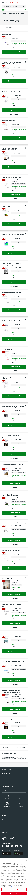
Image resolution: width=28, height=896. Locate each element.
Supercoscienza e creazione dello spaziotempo (11, 436)
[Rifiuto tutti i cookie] (26, 860)
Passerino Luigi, (14, 67)
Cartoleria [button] (5, 828)
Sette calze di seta (7, 578)
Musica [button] (4, 815)
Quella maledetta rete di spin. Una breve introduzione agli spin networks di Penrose (13, 407)
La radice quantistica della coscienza (12, 720)
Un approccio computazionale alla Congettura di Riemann (11, 62)
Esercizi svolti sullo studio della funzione (13, 120)
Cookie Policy (14, 886)
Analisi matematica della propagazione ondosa (13, 662)
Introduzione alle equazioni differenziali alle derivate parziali (13, 205)
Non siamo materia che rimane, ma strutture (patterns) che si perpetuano (12, 264)
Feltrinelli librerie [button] (7, 769)
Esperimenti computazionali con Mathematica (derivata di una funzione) (13, 691)
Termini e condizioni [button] (7, 786)
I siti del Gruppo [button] (6, 790)
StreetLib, (13, 38)
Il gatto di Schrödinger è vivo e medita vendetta (12, 465)
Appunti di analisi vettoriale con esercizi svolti (13, 235)
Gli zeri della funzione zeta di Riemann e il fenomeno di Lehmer (12, 92)
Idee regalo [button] (5, 832)
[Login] (6, 2)
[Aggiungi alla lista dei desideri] (25, 34)
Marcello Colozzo (17, 37)
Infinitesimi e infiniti (7, 349)
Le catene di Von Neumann (9, 634)
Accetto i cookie (14, 893)
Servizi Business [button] (6, 778)
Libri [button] (3, 811)
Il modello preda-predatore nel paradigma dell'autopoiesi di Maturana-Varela (10, 494)
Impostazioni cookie (14, 889)
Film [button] (3, 820)
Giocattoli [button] (5, 824)
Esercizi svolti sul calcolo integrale (11, 292)
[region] (14, 877)
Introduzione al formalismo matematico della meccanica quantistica (10, 148)
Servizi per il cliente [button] (7, 774)
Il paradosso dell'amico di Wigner (11, 523)
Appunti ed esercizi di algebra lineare (12, 177)
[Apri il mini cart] (25, 2)
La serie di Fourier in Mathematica (11, 550)
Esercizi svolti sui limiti (8, 34)
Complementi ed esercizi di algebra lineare (11, 605)
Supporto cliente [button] (7, 782)
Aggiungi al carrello (15, 51)
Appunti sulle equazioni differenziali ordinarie (12, 377)
